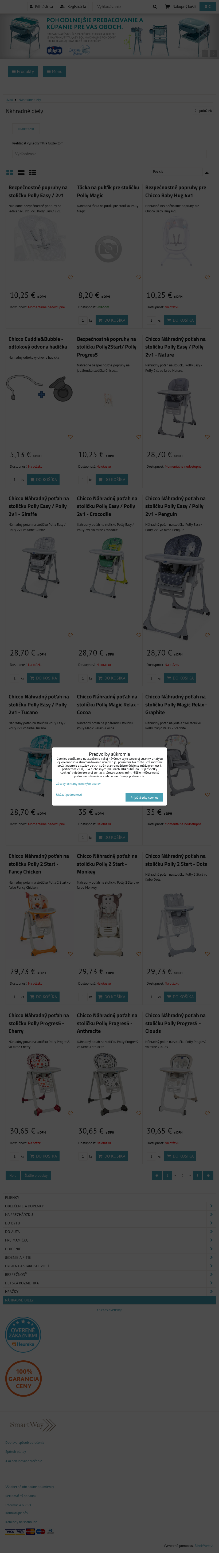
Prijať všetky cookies (144, 797)
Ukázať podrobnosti (69, 794)
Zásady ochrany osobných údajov (78, 784)
